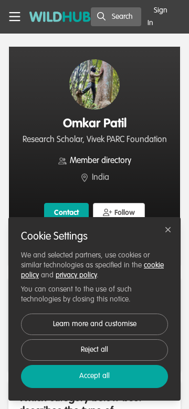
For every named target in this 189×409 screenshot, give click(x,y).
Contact (66, 213)
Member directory (100, 161)
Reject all (94, 349)
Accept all (94, 376)
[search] (116, 16)
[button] (119, 212)
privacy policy (76, 275)
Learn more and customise (94, 324)
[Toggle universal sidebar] (14, 16)
